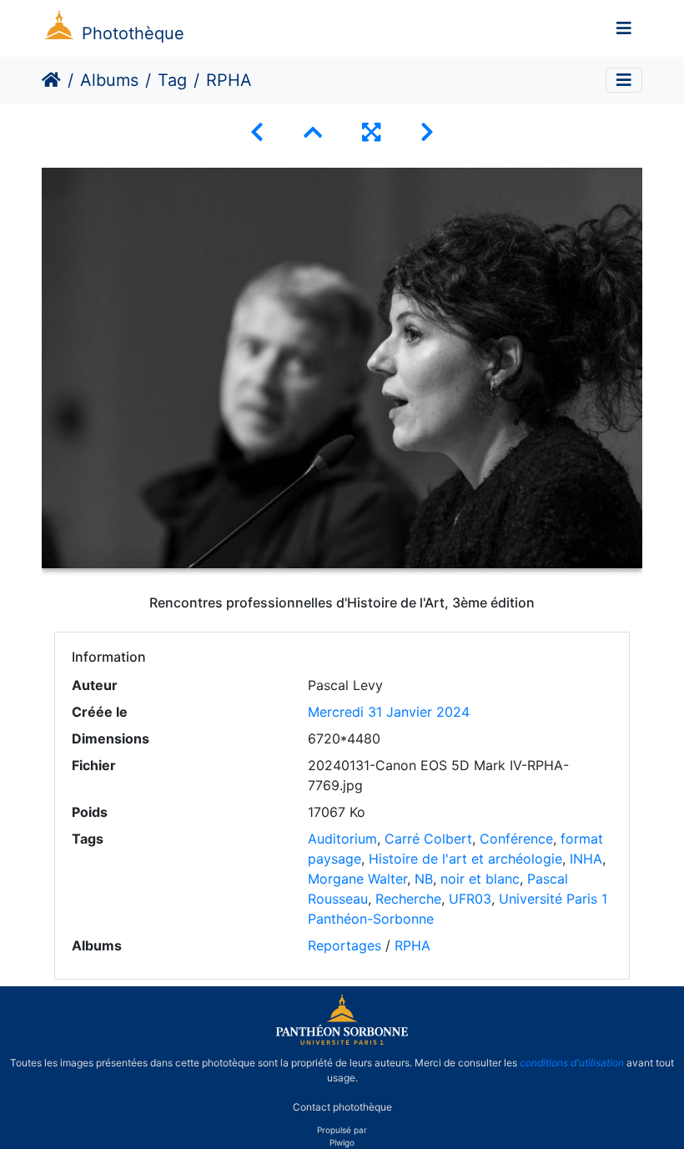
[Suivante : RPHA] (427, 132)
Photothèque (133, 33)
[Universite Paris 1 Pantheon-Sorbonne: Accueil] (342, 1041)
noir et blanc (480, 878)
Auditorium (342, 838)
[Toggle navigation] (624, 28)
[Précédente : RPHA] (257, 132)
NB (424, 878)
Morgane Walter (357, 878)
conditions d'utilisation (572, 1062)
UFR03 (470, 898)
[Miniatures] (313, 132)
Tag (172, 80)
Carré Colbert (428, 838)
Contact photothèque (342, 1106)
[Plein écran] (371, 132)
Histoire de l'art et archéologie (465, 858)
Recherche (408, 898)
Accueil (51, 80)
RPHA (412, 945)
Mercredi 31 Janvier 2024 (389, 711)
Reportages (344, 945)
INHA (586, 858)
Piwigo (342, 1142)
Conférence (516, 838)
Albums (109, 80)
